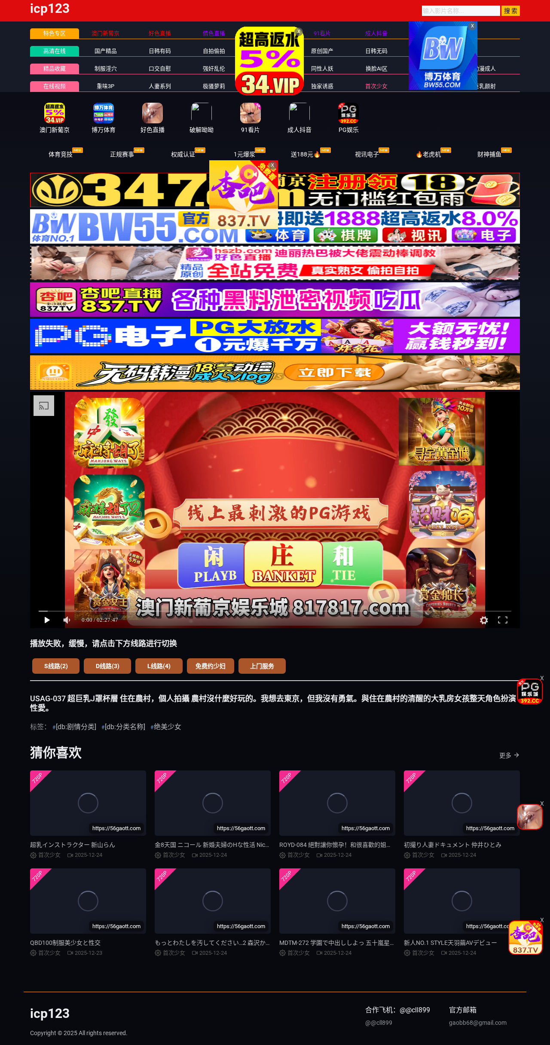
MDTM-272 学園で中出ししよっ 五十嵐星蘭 (337, 942)
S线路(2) (56, 666)
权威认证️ (183, 154)
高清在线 (54, 51)
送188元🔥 (306, 154)
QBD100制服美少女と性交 (65, 942)
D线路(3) (107, 666)
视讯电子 (367, 154)
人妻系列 (160, 86)
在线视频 (54, 86)
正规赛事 (122, 154)
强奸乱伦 (214, 68)
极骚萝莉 (214, 86)
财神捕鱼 (489, 154)
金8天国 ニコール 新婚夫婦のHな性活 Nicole (214, 844)
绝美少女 (167, 727)
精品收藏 (54, 68)
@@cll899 (378, 1022)
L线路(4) (159, 666)
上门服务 (262, 666)
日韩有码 (160, 51)
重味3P (105, 86)
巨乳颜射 (485, 86)
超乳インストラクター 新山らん (72, 844)
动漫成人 (485, 68)
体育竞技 (61, 154)
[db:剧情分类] (76, 727)
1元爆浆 (244, 154)
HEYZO (268, 86)
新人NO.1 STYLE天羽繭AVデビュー (450, 942)
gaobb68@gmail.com (478, 1022)
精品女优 (268, 68)
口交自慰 (160, 68)
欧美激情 (430, 51)
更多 (505, 755)
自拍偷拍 (214, 51)
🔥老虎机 (428, 154)
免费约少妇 (211, 666)
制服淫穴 (106, 68)
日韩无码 (376, 51)
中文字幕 (268, 51)
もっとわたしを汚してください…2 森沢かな (213, 942)
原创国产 (322, 51)
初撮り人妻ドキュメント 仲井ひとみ (452, 844)
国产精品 (106, 51)
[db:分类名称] (125, 727)
